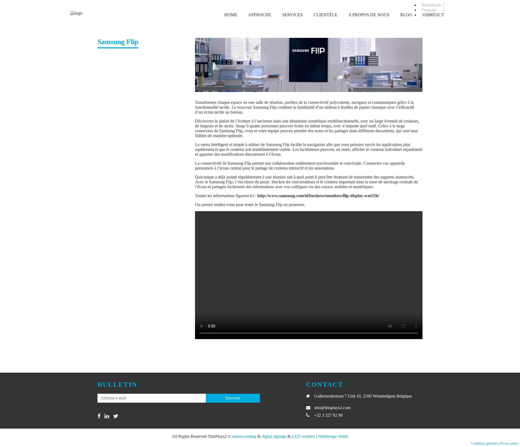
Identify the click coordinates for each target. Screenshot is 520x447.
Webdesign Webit (333, 436)
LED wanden (303, 436)
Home (230, 14)
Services (292, 14)
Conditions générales (484, 443)
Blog (406, 14)
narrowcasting (244, 436)
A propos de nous (368, 14)
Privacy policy (509, 443)
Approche (259, 14)
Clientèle (325, 14)
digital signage (274, 436)
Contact (433, 14)
